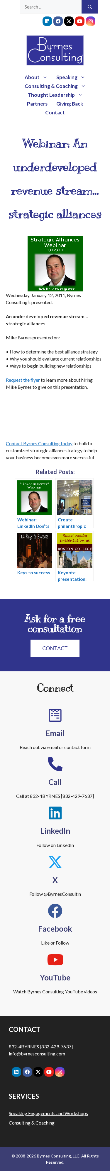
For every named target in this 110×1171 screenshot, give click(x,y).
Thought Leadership (51, 95)
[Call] (55, 764)
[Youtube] (79, 21)
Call (55, 782)
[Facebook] (58, 21)
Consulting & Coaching (51, 86)
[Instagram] (90, 21)
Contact (55, 112)
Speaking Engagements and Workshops (48, 1113)
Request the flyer (23, 380)
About (32, 77)
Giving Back (69, 104)
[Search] (90, 7)
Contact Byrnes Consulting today (39, 443)
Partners (37, 104)
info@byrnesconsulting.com (37, 1053)
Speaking (66, 77)
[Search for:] (51, 7)
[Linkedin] (47, 21)
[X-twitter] (69, 21)
